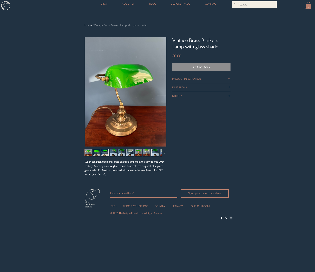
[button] (308, 5)
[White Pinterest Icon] (226, 218)
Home (88, 25)
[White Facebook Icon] (221, 218)
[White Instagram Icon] (231, 218)
